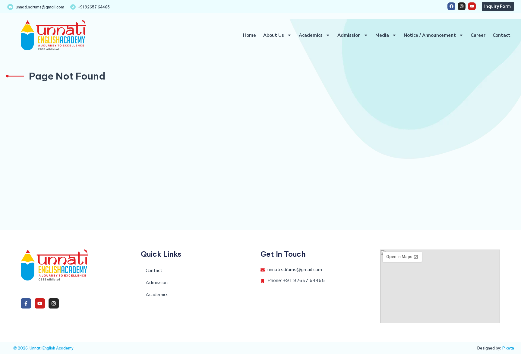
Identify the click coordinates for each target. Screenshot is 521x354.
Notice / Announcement (430, 35)
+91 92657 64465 (94, 7)
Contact (501, 35)
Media (382, 35)
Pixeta (508, 348)
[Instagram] (462, 6)
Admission (349, 35)
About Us (273, 35)
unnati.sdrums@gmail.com (40, 7)
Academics (311, 35)
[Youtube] (472, 6)
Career (478, 35)
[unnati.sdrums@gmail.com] (10, 7)
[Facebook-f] (26, 303)
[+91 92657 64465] (73, 7)
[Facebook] (451, 6)
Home (249, 35)
